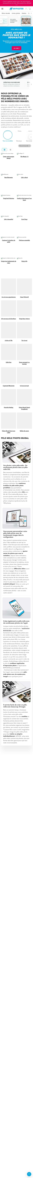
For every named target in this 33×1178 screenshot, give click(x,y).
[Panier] (30, 9)
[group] (17, 149)
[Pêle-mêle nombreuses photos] (26, 21)
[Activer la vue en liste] (10, 149)
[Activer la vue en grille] (4, 149)
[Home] (16, 8)
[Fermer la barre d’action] (30, 3)
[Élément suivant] (30, 13)
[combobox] (24, 145)
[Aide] (29, 1174)
